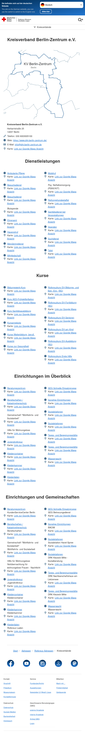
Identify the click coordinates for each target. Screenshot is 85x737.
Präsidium (8, 688)
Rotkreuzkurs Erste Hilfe (60, 356)
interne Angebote (36, 714)
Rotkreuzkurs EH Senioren (61, 317)
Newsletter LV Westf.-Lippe (40, 692)
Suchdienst (53, 238)
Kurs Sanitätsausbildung (19, 310)
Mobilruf (52, 173)
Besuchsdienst (14, 185)
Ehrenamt (12, 220)
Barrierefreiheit (9, 716)
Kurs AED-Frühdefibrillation (20, 299)
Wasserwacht (54, 458)
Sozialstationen (55, 411)
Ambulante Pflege (16, 173)
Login (32, 723)
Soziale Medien (10, 712)
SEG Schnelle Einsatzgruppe (62, 388)
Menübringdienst (15, 243)
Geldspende (61, 692)
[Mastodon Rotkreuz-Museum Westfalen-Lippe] (74, 663)
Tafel (50, 250)
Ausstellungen (35, 688)
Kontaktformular (10, 696)
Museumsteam (9, 692)
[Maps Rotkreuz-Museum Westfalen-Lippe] (58, 663)
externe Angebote (37, 710)
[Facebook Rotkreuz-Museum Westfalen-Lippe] (10, 663)
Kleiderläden (13, 477)
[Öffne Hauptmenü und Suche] (80, 20)
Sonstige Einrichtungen (59, 399)
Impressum (8, 720)
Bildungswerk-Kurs (16, 287)
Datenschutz (8, 707)
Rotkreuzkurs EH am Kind (60, 329)
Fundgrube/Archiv (37, 683)
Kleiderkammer (14, 465)
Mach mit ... (60, 683)
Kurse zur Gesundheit (18, 346)
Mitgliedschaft (14, 255)
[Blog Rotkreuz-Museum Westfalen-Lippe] (42, 663)
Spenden (52, 226)
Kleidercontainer (15, 453)
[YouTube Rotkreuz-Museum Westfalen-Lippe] (26, 663)
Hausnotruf (12, 232)
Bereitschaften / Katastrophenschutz (17, 401)
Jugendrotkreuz (15, 441)
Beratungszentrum (16, 388)
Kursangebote (14, 322)
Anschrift (7, 683)
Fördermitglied (62, 688)
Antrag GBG (35, 719)
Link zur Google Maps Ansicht (28, 148)
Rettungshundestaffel (58, 200)
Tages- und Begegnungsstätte (62, 435)
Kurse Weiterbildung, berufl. (21, 334)
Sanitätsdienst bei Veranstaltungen (56, 213)
